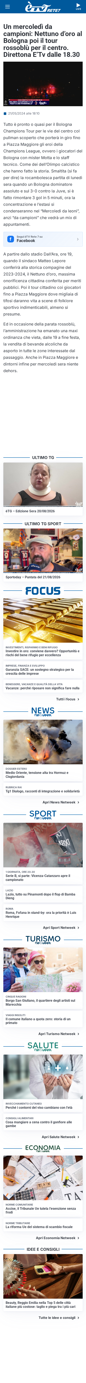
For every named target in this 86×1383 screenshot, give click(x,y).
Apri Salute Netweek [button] (58, 1137)
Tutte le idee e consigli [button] (57, 1318)
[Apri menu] (7, 6)
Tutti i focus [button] (65, 699)
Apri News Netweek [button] (59, 802)
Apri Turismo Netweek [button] (56, 1034)
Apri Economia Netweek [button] (55, 1238)
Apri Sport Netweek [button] (59, 927)
